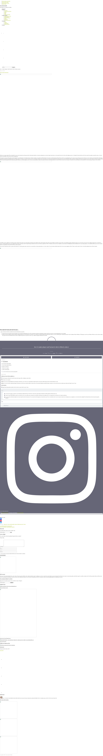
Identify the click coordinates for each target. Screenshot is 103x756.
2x (5, 361)
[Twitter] (51, 522)
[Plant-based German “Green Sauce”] (8, 735)
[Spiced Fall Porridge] (17, 639)
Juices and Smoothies (11, 524)
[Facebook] (51, 519)
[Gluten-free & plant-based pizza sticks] (8, 753)
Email (1, 549)
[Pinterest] (51, 520)
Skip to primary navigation (6, 1)
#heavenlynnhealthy (20, 512)
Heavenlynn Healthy (3, 5)
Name (1, 548)
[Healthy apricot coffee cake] (8, 718)
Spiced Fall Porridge (3, 641)
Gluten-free (6, 524)
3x (6, 361)
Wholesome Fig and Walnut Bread (5, 638)
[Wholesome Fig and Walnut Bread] (18, 636)
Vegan (25, 524)
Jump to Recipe (2, 72)
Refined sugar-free (20, 524)
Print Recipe (6, 72)
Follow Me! (1, 650)
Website (1, 551)
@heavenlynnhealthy (5, 512)
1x (3, 361)
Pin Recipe (77, 357)
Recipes (16, 524)
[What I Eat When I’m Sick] (8, 586)
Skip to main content (5, 2)
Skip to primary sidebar (5, 3)
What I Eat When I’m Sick (4, 587)
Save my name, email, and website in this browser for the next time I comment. (13, 553)
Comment (1, 546)
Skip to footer (4, 4)
